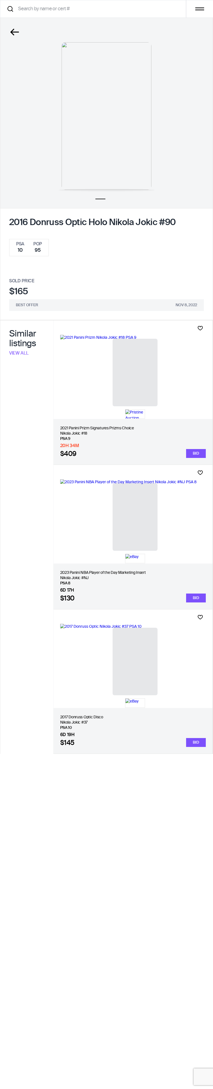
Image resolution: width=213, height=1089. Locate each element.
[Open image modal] (106, 116)
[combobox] (95, 9)
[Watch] (200, 328)
